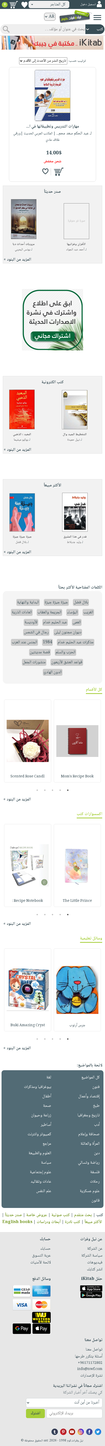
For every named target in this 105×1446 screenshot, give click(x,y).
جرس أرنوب (77, 1025)
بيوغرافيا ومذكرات (37, 1087)
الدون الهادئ (53, 672)
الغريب (88, 612)
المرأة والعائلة (90, 1143)
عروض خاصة (36, 1215)
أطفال (46, 1096)
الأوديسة (30, 622)
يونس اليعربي (22, 249)
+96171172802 (90, 1363)
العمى (77, 622)
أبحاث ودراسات (49, 1222)
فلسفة (95, 1172)
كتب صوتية (60, 1215)
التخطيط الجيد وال (75, 434)
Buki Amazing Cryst (27, 1025)
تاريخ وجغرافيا (88, 1115)
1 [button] (68, 790)
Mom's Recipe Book (77, 777)
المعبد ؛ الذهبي (22, 434)
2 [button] (60, 790)
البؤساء (72, 612)
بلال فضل (21, 542)
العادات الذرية (22, 612)
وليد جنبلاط (74, 542)
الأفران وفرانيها (76, 244)
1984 (47, 642)
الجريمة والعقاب (49, 612)
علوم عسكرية (90, 1191)
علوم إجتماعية (40, 1172)
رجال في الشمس (36, 632)
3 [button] (52, 790)
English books (17, 1222)
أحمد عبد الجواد (75, 249)
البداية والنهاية (28, 602)
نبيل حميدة (73, 440)
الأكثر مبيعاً (93, 1222)
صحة (47, 1105)
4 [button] (45, 790)
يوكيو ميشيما (21, 440)
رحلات (95, 1181)
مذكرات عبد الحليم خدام (76, 642)
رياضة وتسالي (89, 1162)
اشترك (35, 1413)
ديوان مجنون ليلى (67, 632)
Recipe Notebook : (27, 901)
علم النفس (43, 1191)
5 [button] (37, 790)
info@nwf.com (89, 1369)
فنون (96, 1087)
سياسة (46, 1162)
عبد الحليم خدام (55, 622)
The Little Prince (77, 901)
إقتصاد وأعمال (89, 1096)
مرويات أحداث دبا (24, 244)
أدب (97, 1124)
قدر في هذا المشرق (75, 537)
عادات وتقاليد (41, 1181)
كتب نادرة (72, 1222)
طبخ (96, 1105)
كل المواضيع (90, 1077)
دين (97, 1153)
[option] (77, 741)
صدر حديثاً (13, 1215)
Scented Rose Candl (27, 777)
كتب (99, 1215)
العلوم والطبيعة (40, 1153)
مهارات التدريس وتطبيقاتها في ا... (52, 126)
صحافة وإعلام (89, 1134)
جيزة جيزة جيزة (22, 537)
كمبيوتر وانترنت (39, 1134)
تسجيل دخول (88, 4)
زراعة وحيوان (41, 1115)
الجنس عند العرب (24, 642)
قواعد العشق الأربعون (66, 662)
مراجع (47, 1143)
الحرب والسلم (65, 652)
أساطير (46, 1124)
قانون (95, 1200)
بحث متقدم (83, 1215)
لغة (48, 1077)
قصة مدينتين (40, 652)
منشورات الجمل (34, 662)
